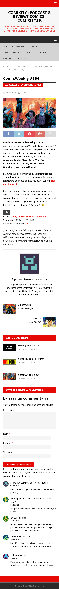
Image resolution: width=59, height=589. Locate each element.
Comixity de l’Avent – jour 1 (34, 482)
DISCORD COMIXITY (10, 52)
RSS (28, 223)
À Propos (22, 58)
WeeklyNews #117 (28, 345)
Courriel (7, 442)
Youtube (35, 46)
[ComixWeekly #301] (9, 378)
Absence (22, 517)
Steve (23, 92)
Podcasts (28, 52)
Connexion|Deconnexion (14, 46)
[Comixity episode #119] (9, 365)
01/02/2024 (11, 92)
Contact (42, 52)
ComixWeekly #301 (28, 374)
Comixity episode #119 (31, 358)
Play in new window (23, 216)
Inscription (7, 58)
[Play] (6, 212)
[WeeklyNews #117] (9, 349)
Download (41, 216)
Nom (6, 433)
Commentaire (10, 410)
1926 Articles (40, 279)
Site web (7, 452)
